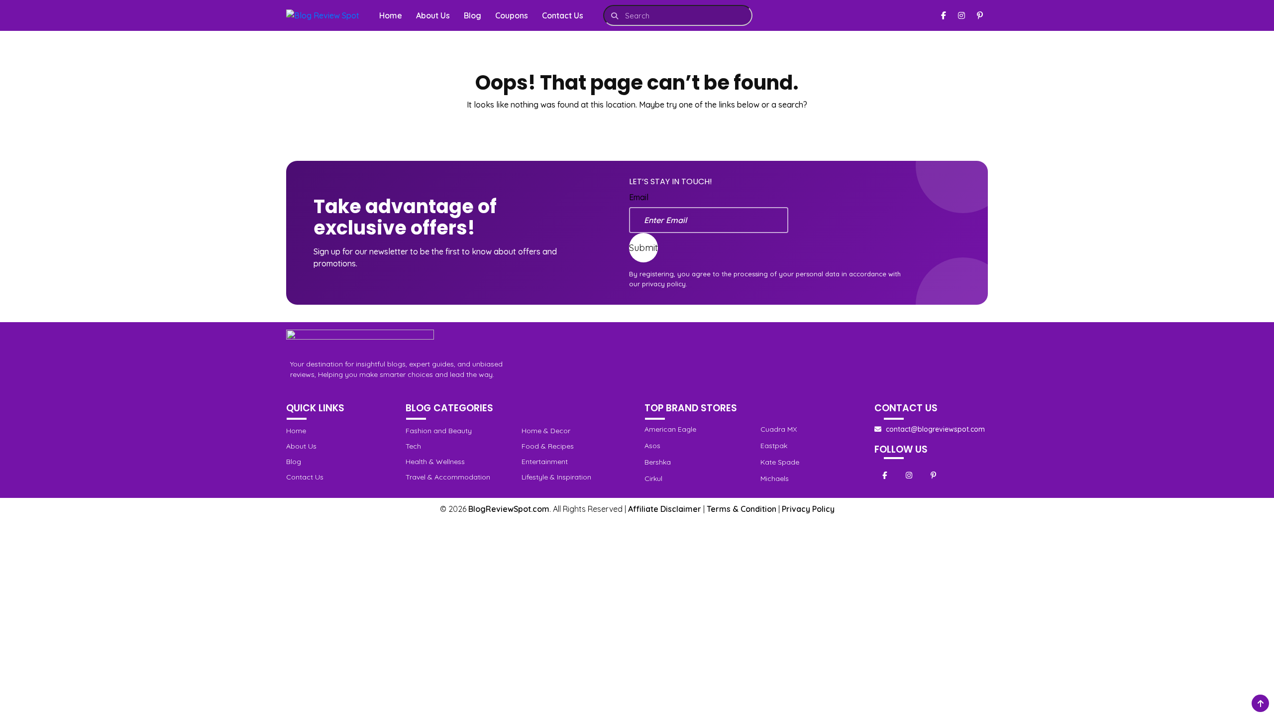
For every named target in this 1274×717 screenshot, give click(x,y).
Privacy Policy (808, 509)
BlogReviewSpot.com (508, 509)
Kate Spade (779, 462)
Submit (643, 247)
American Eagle (670, 429)
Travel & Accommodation (448, 477)
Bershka (657, 462)
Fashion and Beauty (439, 430)
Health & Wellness (435, 461)
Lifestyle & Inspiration (556, 477)
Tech (413, 446)
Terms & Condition (741, 509)
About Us (433, 15)
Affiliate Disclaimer (664, 509)
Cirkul (653, 478)
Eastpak (773, 445)
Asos (652, 445)
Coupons (511, 15)
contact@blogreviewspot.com (935, 429)
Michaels (774, 478)
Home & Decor (546, 430)
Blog (472, 15)
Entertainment (545, 461)
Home (390, 15)
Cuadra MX (778, 429)
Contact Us (562, 15)
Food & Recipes (548, 446)
